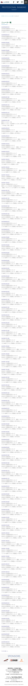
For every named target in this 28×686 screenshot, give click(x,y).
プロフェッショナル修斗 (9, 16)
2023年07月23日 (13, 613)
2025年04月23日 (13, 286)
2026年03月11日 (13, 107)
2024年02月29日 (13, 504)
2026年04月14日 (13, 92)
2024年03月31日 (13, 489)
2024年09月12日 (13, 395)
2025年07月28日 (13, 240)
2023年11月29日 (13, 551)
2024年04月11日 (13, 473)
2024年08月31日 (13, 411)
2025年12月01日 (14, 162)
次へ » (6, 651)
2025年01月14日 (13, 333)
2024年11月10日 (13, 364)
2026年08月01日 (13, 29)
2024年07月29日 (13, 426)
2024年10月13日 (13, 380)
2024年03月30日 (13, 496)
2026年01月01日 (13, 146)
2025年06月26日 (13, 255)
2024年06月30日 (13, 442)
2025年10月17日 (13, 193)
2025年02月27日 (13, 317)
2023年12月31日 (13, 535)
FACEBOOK (14, 2)
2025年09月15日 (13, 208)
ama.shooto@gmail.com (16, 681)
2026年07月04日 (13, 45)
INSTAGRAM (22, 2)
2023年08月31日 (13, 598)
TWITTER (18, 2)
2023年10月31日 (13, 566)
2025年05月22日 (13, 271)
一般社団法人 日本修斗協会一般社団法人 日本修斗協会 (5, 2)
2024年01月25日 (13, 520)
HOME (2, 16)
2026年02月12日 (13, 123)
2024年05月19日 (13, 457)
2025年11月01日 (13, 177)
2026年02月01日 (13, 130)
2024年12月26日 (13, 348)
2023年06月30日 (13, 629)
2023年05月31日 (13, 644)
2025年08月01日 (13, 224)
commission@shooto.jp (16, 674)
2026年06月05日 (13, 60)
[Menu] (26, 2)
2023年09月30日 (13, 582)
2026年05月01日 (13, 76)
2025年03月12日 (13, 302)
